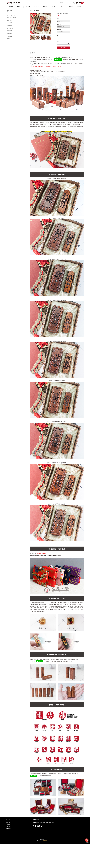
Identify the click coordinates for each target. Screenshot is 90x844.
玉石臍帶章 (9, 25)
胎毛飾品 (9, 38)
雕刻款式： (59, 29)
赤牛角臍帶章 (10, 28)
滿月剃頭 (36, 6)
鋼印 (62, 6)
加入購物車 (63, 47)
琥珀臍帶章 (9, 23)
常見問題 (8, 824)
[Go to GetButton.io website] (87, 842)
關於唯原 (11, 6)
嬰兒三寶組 (9, 20)
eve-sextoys (50, 840)
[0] (80, 2)
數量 (58, 41)
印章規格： (59, 18)
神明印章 (71, 6)
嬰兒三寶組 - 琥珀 (11, 15)
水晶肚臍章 (9, 36)
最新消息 (79, 6)
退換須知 (8, 826)
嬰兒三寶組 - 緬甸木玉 (12, 17)
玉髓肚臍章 (9, 30)
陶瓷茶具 (45, 840)
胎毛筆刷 (28, 6)
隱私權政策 (8, 828)
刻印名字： (59, 35)
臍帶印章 (19, 6)
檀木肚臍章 (9, 33)
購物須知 (8, 822)
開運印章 (45, 6)
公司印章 (53, 6)
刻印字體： (59, 24)
